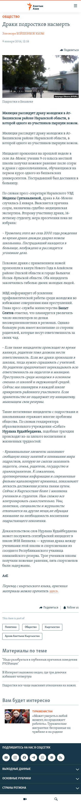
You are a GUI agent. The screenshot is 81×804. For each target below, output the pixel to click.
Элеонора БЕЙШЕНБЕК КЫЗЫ (23, 33)
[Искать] (56, 799)
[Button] (69, 50)
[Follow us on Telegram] (33, 757)
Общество (11, 17)
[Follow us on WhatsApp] (42, 757)
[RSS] (60, 757)
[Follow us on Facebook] (24, 757)
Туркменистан (42, 711)
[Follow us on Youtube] (6, 757)
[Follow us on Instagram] (15, 757)
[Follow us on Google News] (51, 757)
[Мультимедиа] (25, 799)
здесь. (54, 591)
